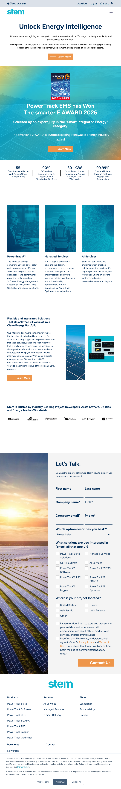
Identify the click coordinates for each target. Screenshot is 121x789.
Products (12, 697)
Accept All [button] (60, 781)
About (83, 697)
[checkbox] (84, 572)
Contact (50, 744)
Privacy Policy (23, 766)
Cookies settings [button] (44, 781)
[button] (111, 11)
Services (48, 697)
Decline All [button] (76, 781)
